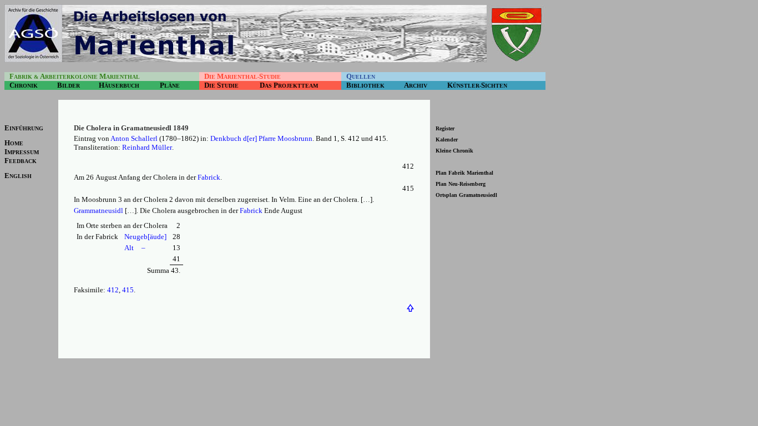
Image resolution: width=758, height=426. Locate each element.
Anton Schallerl (134, 138)
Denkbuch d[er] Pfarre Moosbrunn (261, 138)
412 (113, 290)
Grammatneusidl (98, 210)
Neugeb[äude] (145, 236)
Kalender (447, 139)
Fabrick (209, 177)
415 (128, 290)
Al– (135, 248)
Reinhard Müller (147, 147)
